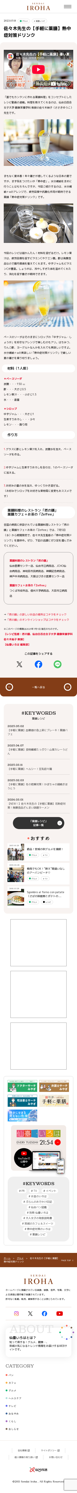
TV (45, 855)
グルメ (25, 21)
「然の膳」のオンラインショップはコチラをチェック (37, 619)
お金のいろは (38, 1196)
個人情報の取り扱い (25, 1457)
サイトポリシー (49, 1450)
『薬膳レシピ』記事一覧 (38, 823)
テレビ (12, 1406)
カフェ (12, 1383)
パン (11, 1375)
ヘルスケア (14, 1398)
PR (22, 1191)
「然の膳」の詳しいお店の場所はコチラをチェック (36, 614)
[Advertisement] (38, 942)
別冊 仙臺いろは (37, 1212)
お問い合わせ (55, 1457)
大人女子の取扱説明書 (37, 1218)
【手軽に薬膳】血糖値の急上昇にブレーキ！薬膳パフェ (37, 732)
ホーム (7, 1258)
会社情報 (22, 1450)
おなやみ (13, 1413)
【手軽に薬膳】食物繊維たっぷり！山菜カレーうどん (37, 751)
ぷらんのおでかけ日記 (37, 1201)
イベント (49, 1191)
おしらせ (13, 1429)
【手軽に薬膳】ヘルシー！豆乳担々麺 (29, 769)
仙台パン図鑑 (38, 1207)
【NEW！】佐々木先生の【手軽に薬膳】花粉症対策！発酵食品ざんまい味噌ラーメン (36, 805)
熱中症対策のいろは (38, 1229)
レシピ (48, 902)
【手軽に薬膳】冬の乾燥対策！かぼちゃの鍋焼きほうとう (37, 786)
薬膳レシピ (39, 21)
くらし (12, 1421)
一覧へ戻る (38, 687)
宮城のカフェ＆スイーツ (37, 1223)
